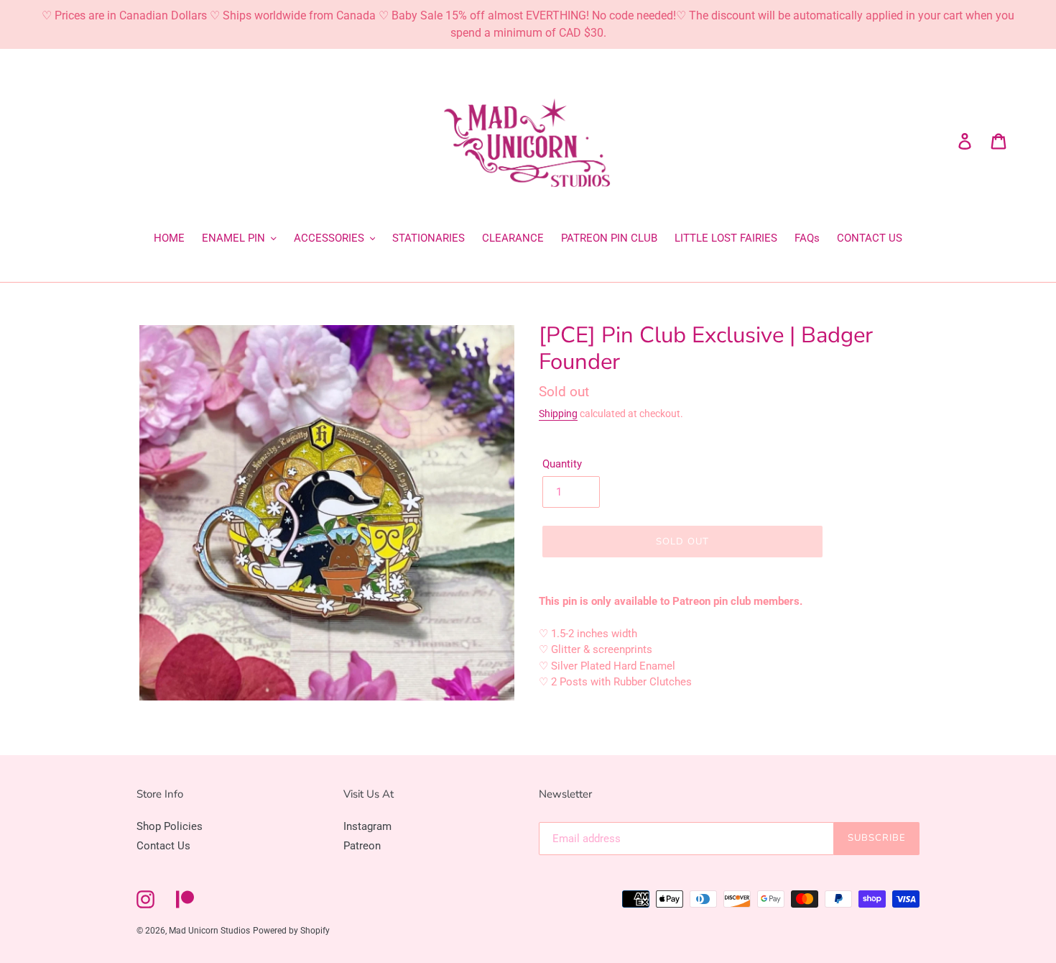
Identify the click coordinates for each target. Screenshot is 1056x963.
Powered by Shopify (291, 931)
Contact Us (163, 845)
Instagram (367, 826)
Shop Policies (169, 826)
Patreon (362, 845)
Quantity (562, 463)
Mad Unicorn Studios (209, 931)
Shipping (558, 413)
